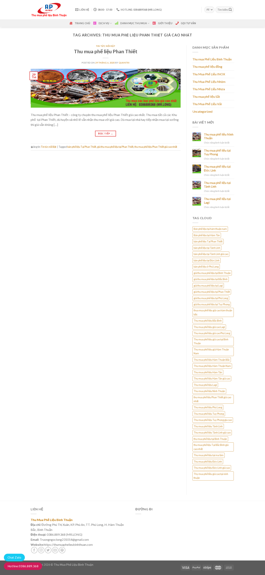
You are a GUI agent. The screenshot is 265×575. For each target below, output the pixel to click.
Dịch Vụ (104, 23)
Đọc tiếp (105, 133)
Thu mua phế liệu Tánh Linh (208, 426)
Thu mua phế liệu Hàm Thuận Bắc (212, 359)
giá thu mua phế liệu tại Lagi (208, 285)
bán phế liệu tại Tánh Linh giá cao (211, 254)
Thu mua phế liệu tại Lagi (217, 200)
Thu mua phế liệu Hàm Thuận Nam (212, 365)
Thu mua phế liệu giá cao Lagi (209, 327)
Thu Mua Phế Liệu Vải (207, 104)
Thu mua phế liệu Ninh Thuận (218, 136)
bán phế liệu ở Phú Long (206, 266)
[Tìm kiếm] (230, 9)
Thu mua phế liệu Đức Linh (208, 461)
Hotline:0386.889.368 (23, 566)
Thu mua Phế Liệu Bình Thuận (212, 59)
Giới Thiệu (165, 23)
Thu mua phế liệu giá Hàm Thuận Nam (211, 351)
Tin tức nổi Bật (105, 46)
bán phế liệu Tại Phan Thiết (81, 146)
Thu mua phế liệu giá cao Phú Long (212, 333)
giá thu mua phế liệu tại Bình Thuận (212, 273)
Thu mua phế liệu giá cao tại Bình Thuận (211, 341)
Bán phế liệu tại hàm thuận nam (210, 228)
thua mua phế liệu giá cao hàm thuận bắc (213, 312)
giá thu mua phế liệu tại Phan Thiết (115, 146)
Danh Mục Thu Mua (133, 23)
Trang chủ (82, 23)
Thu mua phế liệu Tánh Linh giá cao (212, 432)
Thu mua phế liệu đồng (207, 66)
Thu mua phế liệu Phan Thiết (105, 51)
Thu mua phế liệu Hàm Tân (208, 372)
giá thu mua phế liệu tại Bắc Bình (211, 279)
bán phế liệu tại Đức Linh (206, 260)
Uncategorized (202, 111)
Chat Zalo (14, 557)
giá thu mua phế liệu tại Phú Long (211, 298)
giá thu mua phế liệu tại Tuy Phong (212, 304)
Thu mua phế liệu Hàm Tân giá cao (212, 378)
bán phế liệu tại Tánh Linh (207, 247)
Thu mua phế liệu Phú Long (208, 407)
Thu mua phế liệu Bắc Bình (208, 320)
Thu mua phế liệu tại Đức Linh (217, 168)
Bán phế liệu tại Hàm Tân (207, 235)
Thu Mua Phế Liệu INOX (208, 74)
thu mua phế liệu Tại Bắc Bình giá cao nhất (211, 446)
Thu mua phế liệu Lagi (205, 384)
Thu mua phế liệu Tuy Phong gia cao (213, 419)
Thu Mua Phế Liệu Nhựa (208, 89)
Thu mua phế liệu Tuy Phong (209, 413)
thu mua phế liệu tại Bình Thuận (210, 438)
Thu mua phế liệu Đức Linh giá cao (212, 467)
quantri (124, 62)
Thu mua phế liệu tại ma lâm (208, 455)
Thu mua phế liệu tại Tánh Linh (217, 184)
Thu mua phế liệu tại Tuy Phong (217, 152)
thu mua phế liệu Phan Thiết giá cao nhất (155, 146)
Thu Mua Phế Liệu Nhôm (208, 81)
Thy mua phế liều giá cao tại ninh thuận (211, 475)
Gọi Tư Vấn (188, 23)
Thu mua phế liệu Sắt (206, 96)
